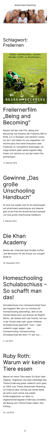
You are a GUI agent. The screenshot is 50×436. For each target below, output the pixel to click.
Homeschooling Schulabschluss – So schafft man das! (25, 287)
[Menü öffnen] (25, 430)
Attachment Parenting (25, 5)
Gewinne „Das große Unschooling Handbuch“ (21, 187)
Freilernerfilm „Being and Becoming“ (20, 116)
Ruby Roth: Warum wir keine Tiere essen (24, 362)
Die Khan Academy (15, 239)
